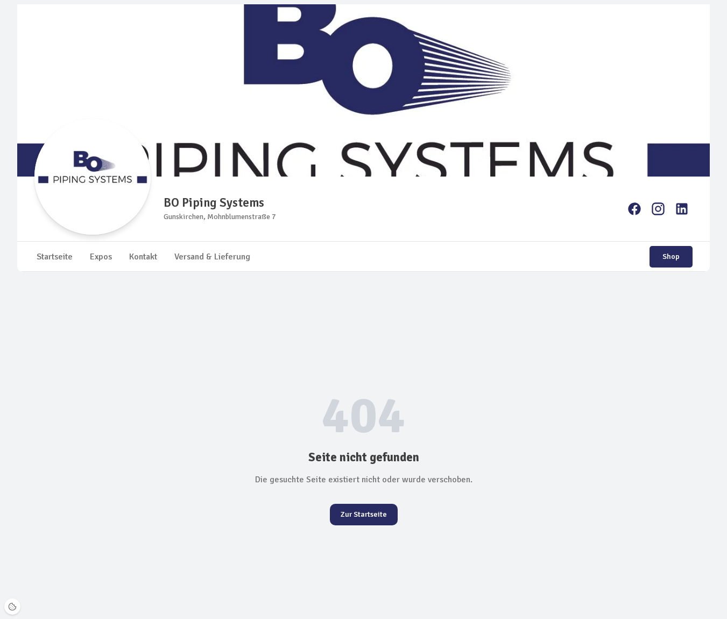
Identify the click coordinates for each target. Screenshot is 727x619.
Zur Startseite (364, 514)
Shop (671, 256)
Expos (101, 256)
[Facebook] (634, 209)
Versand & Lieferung (212, 256)
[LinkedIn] (682, 209)
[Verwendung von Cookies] (12, 607)
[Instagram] (658, 209)
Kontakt (143, 256)
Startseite (55, 256)
